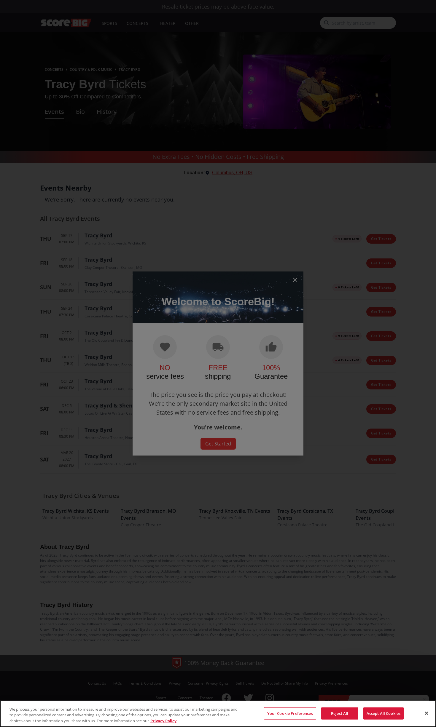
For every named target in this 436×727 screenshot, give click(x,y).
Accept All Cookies (383, 713)
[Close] (426, 713)
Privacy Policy (163, 720)
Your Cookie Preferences (290, 713)
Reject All (339, 713)
